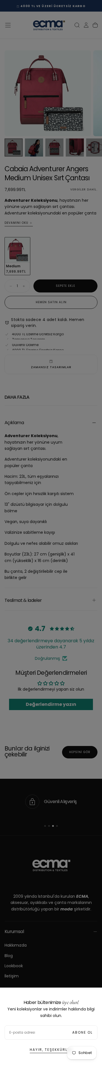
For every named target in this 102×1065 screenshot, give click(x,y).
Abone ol (82, 1032)
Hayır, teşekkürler (51, 1049)
